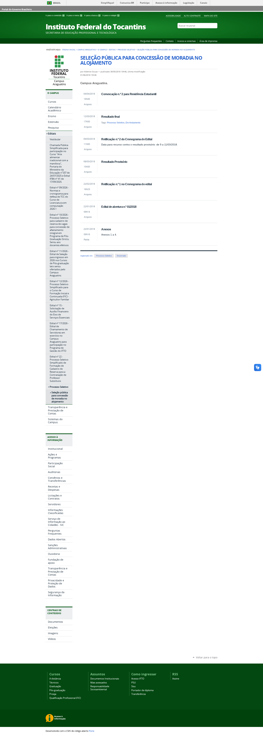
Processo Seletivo (126, 49)
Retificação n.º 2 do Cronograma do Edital (126, 139)
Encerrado (121, 256)
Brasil (57, 2)
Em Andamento (133, 122)
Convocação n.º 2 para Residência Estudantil (128, 94)
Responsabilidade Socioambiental (99, 688)
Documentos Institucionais (104, 678)
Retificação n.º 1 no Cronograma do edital (126, 184)
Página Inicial (68, 49)
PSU (133, 682)
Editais (112, 49)
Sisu (133, 686)
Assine (175, 678)
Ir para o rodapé (111, 15)
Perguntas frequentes (151, 41)
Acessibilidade (173, 15)
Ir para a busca (92, 15)
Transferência (138, 694)
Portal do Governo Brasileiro (17, 9)
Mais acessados (98, 682)
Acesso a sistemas (186, 41)
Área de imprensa (208, 41)
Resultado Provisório (114, 161)
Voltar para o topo (206, 657)
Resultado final (110, 116)
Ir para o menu (74, 15)
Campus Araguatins (86, 49)
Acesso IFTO (137, 678)
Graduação (55, 686)
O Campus (102, 49)
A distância (55, 678)
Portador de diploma (142, 690)
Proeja (52, 694)
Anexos (106, 229)
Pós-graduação (57, 690)
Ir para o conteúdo (55, 15)
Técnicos (54, 682)
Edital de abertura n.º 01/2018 (118, 206)
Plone (91, 730)
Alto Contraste (192, 15)
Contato (170, 41)
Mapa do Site (210, 15)
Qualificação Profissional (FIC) (65, 698)
